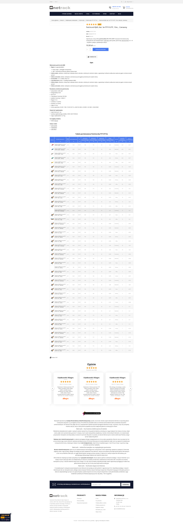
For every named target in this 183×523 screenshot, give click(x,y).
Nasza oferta (79, 13)
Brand (87, 36)
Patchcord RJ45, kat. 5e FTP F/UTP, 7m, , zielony (60, 346)
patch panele (54, 125)
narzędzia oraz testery (122, 459)
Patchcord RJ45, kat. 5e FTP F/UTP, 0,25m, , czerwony (60, 145)
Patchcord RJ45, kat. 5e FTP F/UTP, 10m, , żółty (60, 206)
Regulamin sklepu (100, 507)
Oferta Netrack (57, 458)
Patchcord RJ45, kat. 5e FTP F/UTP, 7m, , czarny (60, 328)
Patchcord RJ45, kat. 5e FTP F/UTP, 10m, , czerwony (60, 189)
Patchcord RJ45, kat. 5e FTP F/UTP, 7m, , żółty (60, 350)
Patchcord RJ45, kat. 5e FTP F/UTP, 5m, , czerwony (60, 307)
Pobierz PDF (92, 57)
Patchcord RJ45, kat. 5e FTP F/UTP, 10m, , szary (60, 197)
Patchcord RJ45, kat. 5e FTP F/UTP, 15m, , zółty (60, 219)
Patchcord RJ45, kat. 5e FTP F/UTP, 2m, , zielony (60, 267)
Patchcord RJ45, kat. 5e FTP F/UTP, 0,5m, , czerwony (60, 167)
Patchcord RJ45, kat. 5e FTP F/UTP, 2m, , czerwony (60, 254)
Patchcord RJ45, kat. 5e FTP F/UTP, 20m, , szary (60, 250)
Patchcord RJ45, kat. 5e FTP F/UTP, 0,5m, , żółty (60, 184)
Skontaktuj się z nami (101, 509)
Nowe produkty (80, 500)
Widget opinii (3, 519)
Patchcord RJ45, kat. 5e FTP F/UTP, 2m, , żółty (60, 272)
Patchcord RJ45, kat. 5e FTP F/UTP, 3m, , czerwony (60, 280)
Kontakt (112, 13)
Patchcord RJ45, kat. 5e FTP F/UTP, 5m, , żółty (60, 324)
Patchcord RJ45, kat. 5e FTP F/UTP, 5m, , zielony (60, 320)
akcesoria (84, 459)
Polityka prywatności (100, 505)
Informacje (119, 495)
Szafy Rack (106, 40)
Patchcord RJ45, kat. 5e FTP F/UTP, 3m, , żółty (60, 298)
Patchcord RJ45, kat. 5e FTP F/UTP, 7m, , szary (60, 342)
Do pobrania (96, 13)
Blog (119, 13)
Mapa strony (99, 511)
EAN (87, 34)
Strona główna (67, 13)
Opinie (105, 13)
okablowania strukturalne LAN (107, 459)
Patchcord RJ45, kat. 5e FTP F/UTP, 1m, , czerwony (60, 224)
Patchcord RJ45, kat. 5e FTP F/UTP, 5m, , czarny (60, 302)
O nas (87, 13)
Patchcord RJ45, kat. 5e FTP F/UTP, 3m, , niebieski (60, 285)
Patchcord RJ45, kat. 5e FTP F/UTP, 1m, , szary (60, 232)
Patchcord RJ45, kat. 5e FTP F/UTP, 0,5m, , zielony (60, 180)
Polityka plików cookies (101, 503)
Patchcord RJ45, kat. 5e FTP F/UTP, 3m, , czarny (60, 276)
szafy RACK (53, 129)
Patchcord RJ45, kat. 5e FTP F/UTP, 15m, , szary (60, 215)
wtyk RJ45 (58, 67)
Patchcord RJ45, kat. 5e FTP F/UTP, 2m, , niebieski (60, 259)
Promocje (79, 498)
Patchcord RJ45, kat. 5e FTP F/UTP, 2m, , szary (60, 263)
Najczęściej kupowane (82, 503)
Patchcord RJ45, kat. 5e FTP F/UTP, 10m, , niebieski (60, 193)
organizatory (54, 127)
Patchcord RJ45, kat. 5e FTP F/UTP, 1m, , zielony (60, 237)
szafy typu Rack (67, 459)
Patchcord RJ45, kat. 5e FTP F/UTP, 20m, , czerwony (60, 245)
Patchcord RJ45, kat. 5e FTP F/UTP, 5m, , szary (60, 315)
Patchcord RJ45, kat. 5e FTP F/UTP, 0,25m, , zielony (60, 158)
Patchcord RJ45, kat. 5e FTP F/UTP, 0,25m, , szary (60, 154)
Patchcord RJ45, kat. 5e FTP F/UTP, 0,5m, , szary (60, 176)
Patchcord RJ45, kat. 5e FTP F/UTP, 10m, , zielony (60, 202)
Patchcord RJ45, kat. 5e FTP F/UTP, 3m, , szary (60, 289)
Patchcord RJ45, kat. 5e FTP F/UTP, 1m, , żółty (60, 241)
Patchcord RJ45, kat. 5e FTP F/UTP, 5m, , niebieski (60, 311)
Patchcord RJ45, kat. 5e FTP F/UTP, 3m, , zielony (60, 293)
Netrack (56, 120)
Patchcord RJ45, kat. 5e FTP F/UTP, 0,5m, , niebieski (60, 171)
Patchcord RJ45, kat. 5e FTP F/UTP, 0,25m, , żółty (60, 162)
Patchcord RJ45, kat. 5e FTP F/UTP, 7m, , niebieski (60, 337)
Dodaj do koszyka (101, 49)
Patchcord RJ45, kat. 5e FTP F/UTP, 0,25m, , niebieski (60, 149)
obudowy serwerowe (93, 459)
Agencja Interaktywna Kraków (102, 520)
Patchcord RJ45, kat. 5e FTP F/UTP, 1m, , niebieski (60, 228)
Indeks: (88, 31)
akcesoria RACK (125, 40)
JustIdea (93, 520)
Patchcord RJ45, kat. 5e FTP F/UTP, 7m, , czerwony (60, 333)
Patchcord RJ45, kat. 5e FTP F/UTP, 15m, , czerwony (60, 210)
